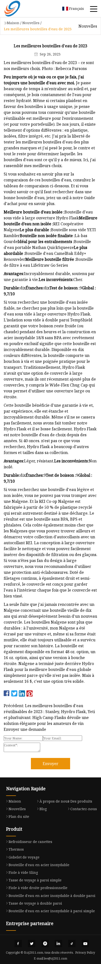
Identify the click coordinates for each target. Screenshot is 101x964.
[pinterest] (45, 943)
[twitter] (31, 943)
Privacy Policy (85, 952)
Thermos (16, 849)
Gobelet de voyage (24, 857)
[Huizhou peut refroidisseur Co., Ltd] (18, 8)
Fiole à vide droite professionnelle (38, 887)
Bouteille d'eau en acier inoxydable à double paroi (52, 895)
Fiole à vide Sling (23, 872)
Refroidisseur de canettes (30, 841)
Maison (13, 22)
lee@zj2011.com (55, 958)
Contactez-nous (83, 808)
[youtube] (85, 943)
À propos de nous (54, 801)
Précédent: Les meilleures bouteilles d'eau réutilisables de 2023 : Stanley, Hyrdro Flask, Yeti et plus (49, 711)
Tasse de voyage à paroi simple (35, 880)
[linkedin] (58, 943)
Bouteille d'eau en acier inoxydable (39, 864)
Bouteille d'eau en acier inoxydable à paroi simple (52, 911)
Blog (43, 808)
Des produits (81, 801)
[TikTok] (72, 943)
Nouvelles (30, 22)
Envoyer (50, 763)
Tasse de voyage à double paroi (35, 903)
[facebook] (18, 943)
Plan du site (19, 816)
